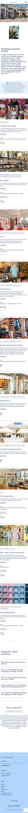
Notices (3, 784)
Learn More (3, 134)
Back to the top (14, 800)
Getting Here (4, 789)
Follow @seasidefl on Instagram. (14, 711)
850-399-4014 (3, 513)
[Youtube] (5, 765)
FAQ (2, 788)
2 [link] (13, 641)
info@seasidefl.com (6, 775)
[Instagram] (3, 143)
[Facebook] (2, 765)
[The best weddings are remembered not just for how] (14, 729)
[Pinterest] (7, 765)
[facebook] (1, 143)
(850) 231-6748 (4, 197)
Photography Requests (6, 793)
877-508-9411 (3, 571)
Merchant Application (6, 795)
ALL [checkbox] (7, 83)
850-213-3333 (3, 307)
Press (2, 791)
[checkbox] (15, 83)
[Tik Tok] (9, 765)
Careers (3, 786)
